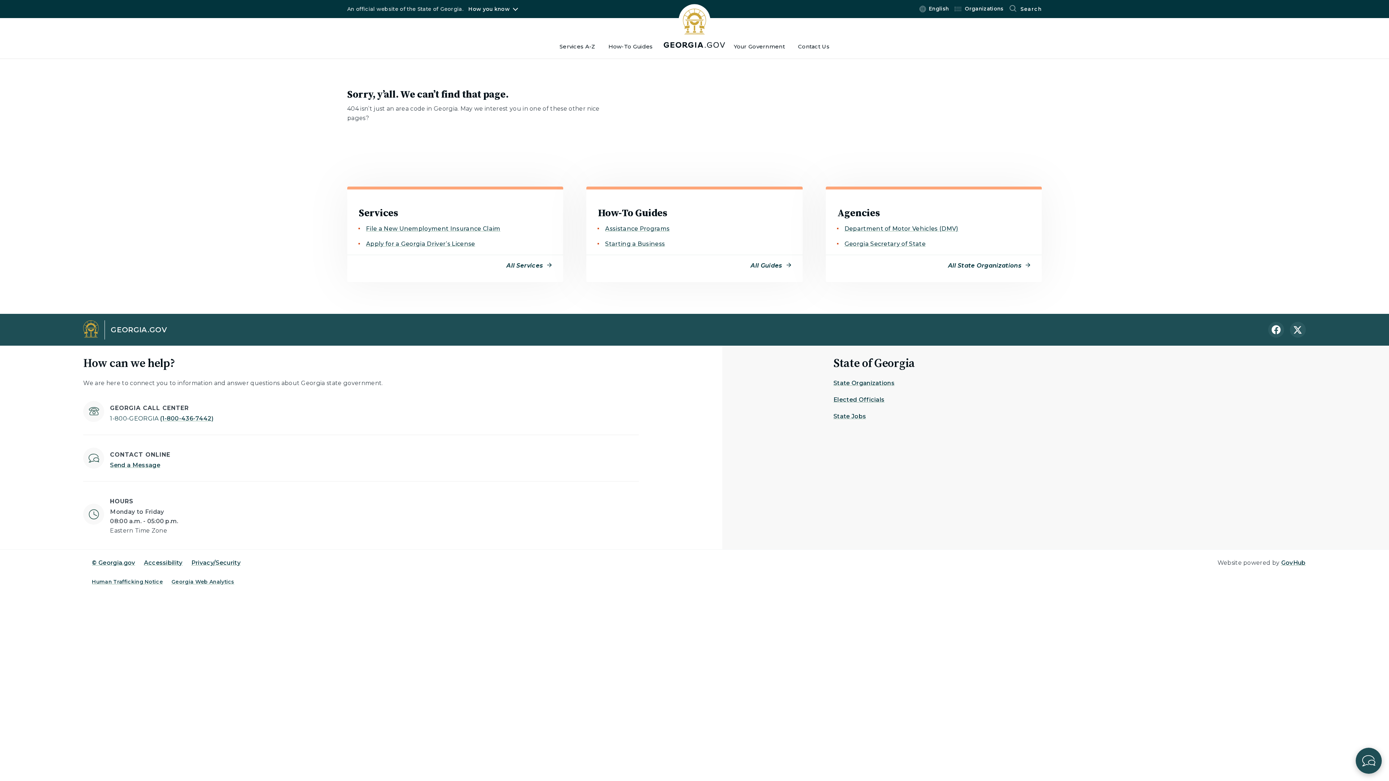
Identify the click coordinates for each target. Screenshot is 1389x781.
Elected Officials (858, 399)
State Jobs (849, 416)
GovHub (1293, 562)
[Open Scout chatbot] (1369, 761)
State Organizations (864, 383)
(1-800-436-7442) (161, 418)
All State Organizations (984, 265)
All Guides (766, 265)
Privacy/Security (216, 562)
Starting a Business (635, 243)
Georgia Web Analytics (202, 582)
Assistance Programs (637, 228)
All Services (524, 265)
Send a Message (135, 465)
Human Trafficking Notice (127, 582)
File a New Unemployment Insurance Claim (433, 228)
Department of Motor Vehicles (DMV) (902, 228)
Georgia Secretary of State (885, 243)
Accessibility (163, 562)
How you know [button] (488, 9)
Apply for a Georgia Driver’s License (420, 243)
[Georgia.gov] (694, 26)
